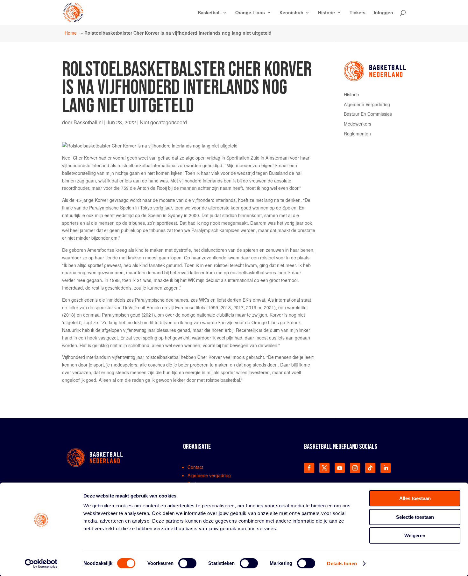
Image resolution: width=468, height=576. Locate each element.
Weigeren (414, 535)
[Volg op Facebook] (309, 468)
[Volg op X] (324, 468)
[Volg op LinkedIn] (385, 468)
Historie (326, 13)
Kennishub (291, 13)
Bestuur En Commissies (368, 114)
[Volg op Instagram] (355, 468)
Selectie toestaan (415, 517)
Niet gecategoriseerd (163, 122)
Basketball (209, 13)
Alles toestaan (415, 498)
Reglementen (357, 133)
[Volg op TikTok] (370, 468)
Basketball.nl (88, 122)
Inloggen (383, 13)
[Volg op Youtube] (340, 468)
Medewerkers (357, 123)
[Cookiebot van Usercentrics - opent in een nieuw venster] (41, 563)
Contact (195, 467)
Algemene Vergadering (367, 104)
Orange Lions (250, 13)
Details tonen (342, 563)
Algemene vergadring (209, 475)
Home (71, 33)
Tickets (357, 13)
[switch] (187, 563)
